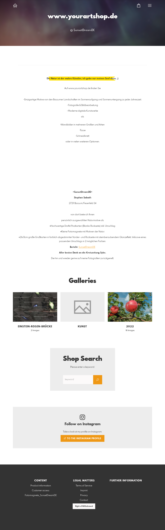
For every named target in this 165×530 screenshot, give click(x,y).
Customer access (40, 490)
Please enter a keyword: (82, 367)
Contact (84, 500)
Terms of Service (84, 486)
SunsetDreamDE (87, 247)
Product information (40, 486)
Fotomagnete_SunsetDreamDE (41, 495)
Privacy (84, 495)
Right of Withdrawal (84, 506)
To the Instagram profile (83, 438)
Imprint (83, 490)
